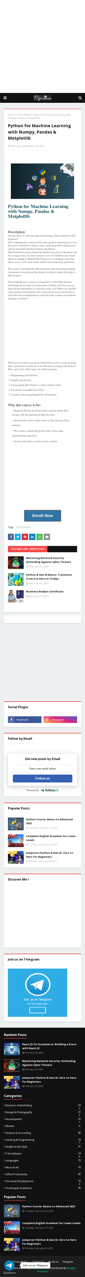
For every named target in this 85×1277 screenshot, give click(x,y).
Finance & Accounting (43, 1133)
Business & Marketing (43, 1105)
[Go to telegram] (9, 1265)
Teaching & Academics (43, 1188)
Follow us (42, 778)
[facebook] (25, 719)
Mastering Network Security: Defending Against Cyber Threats (48, 560)
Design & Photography (43, 1112)
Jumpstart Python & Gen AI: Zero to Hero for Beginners (49, 854)
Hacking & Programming (43, 1140)
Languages (43, 1160)
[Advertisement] (42, 46)
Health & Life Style (43, 1146)
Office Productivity (43, 1174)
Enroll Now (42, 515)
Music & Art (43, 1167)
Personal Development (43, 1181)
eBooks (43, 1126)
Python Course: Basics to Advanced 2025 (49, 821)
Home (11, 114)
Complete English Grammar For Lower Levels (51, 838)
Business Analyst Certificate (44, 591)
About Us (53, 1261)
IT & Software (24, 114)
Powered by (33, 790)
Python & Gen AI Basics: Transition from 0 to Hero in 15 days (49, 576)
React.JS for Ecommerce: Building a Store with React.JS (49, 1046)
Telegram (67, 1261)
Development (43, 1119)
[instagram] (60, 719)
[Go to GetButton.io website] (9, 1273)
